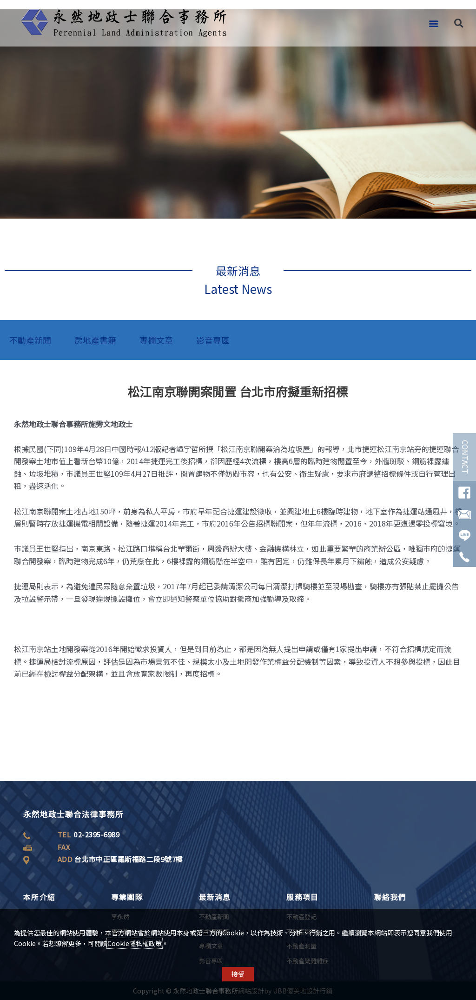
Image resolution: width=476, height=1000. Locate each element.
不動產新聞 (30, 340)
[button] (433, 23)
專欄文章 (156, 340)
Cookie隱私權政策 (134, 943)
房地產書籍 (95, 340)
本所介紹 (39, 896)
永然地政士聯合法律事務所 (73, 814)
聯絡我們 (390, 896)
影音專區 (213, 340)
